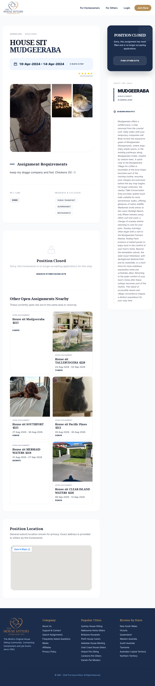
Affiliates (46, 647)
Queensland (126, 634)
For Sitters (112, 7)
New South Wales (128, 626)
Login (127, 7)
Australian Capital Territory (133, 651)
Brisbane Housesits (90, 634)
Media (45, 643)
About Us (46, 626)
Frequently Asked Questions (56, 639)
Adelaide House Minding (93, 643)
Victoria (123, 630)
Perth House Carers (90, 639)
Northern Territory (129, 656)
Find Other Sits (130, 61)
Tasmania (124, 647)
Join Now (142, 7)
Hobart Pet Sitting (90, 651)
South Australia (127, 643)
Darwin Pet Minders (90, 660)
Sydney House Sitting (91, 626)
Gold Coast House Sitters (93, 647)
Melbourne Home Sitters (93, 630)
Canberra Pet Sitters (91, 656)
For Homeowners (90, 7)
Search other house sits (51, 274)
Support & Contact (51, 630)
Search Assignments (52, 634)
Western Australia (128, 639)
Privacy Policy (49, 651)
